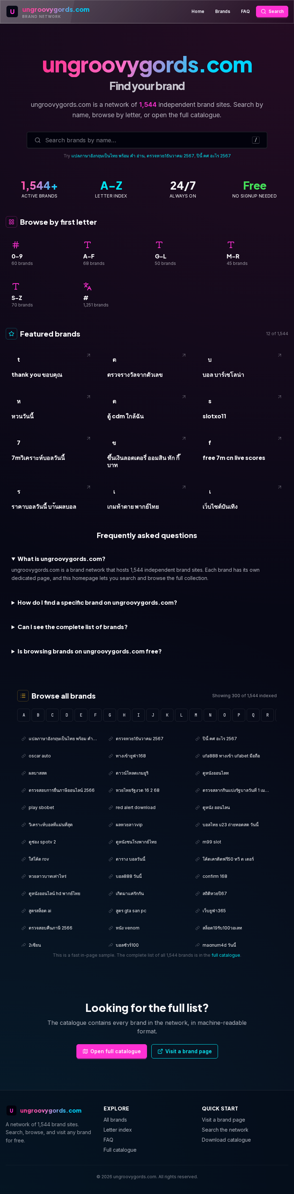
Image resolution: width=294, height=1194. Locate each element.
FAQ (245, 11)
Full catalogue (120, 1150)
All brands (115, 1120)
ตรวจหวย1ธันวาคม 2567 (170, 155)
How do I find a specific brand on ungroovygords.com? (97, 602)
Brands (222, 11)
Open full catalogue (115, 1051)
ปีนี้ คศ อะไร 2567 (213, 155)
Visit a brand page (188, 1051)
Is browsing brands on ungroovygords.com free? (90, 651)
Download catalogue (226, 1140)
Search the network (225, 1130)
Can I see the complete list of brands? (73, 627)
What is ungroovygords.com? (61, 558)
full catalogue (226, 955)
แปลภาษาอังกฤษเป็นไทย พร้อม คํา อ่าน (107, 155)
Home (197, 11)
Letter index (118, 1130)
